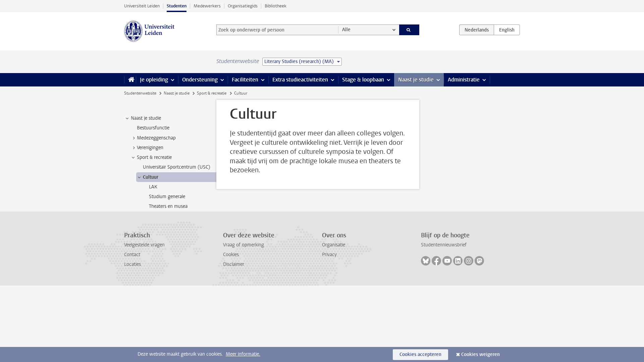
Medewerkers (207, 6)
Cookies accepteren (420, 354)
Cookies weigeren (480, 354)
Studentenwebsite (140, 93)
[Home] (130, 79)
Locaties (132, 264)
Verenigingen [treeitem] (150, 147)
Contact (132, 254)
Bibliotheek (275, 6)
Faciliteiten (245, 79)
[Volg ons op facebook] (436, 260)
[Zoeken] (409, 29)
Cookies (231, 254)
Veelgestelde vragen (144, 245)
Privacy (329, 254)
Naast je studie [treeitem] (146, 118)
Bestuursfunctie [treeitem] (153, 128)
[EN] (507, 29)
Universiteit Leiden (142, 6)
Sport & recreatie (211, 93)
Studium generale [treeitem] (167, 196)
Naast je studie (416, 79)
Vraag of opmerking (243, 245)
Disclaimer (233, 264)
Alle (346, 29)
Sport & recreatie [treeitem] (154, 157)
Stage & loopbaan (363, 79)
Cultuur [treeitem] (150, 177)
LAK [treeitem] (153, 187)
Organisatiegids (243, 6)
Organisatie (333, 245)
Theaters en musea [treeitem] (168, 206)
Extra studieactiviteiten (300, 79)
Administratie (464, 79)
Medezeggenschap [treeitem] (156, 138)
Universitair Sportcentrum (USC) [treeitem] (176, 167)
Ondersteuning (200, 79)
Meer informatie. (243, 354)
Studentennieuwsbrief (444, 245)
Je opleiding (154, 79)
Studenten (176, 6)
